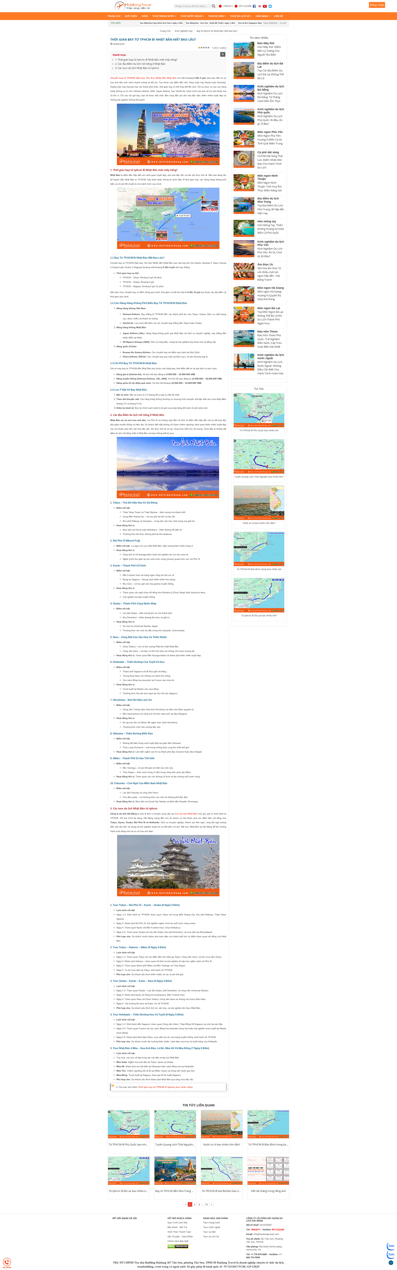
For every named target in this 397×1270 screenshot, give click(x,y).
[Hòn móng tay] (244, 228)
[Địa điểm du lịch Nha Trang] (244, 206)
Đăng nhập (377, 5)
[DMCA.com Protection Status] (177, 1246)
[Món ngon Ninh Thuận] (244, 184)
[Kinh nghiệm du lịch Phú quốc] (244, 117)
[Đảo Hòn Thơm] (244, 340)
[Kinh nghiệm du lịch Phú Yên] (244, 250)
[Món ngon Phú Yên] (244, 138)
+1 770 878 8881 (259, 1254)
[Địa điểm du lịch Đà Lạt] (244, 71)
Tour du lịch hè (211, 1236)
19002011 (228, 5)
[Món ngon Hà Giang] (244, 294)
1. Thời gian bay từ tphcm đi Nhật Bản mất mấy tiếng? (146, 59)
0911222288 (245, 5)
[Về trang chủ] (133, 6)
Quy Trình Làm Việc (177, 1222)
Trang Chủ (165, 30)
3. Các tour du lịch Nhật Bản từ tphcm (137, 68)
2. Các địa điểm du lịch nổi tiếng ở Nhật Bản (140, 64)
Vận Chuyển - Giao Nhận (180, 1236)
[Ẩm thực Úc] (244, 273)
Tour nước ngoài (211, 1227)
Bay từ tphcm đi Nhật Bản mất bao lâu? (217, 30)
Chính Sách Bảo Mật (177, 1241)
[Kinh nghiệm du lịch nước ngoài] (244, 365)
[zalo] (391, 1255)
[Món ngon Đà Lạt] (244, 317)
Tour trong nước (211, 1222)
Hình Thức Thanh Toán (179, 1231)
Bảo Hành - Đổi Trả (177, 1227)
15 (206, 1204)
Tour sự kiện (209, 1231)
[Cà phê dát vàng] (244, 161)
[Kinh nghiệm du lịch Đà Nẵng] (244, 94)
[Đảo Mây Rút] (244, 50)
